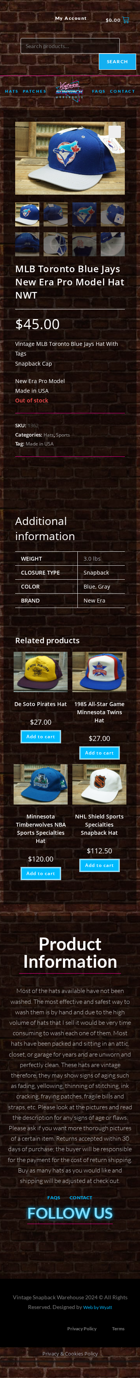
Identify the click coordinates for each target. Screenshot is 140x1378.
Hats (12, 91)
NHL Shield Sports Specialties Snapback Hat (99, 824)
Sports (63, 435)
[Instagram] (26, 20)
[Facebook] (12, 20)
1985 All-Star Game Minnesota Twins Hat (99, 712)
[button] (114, 132)
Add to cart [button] (40, 736)
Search (117, 61)
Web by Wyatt (97, 1307)
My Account (71, 18)
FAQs (99, 91)
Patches (35, 91)
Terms (118, 1328)
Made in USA (40, 443)
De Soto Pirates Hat (40, 704)
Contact (123, 91)
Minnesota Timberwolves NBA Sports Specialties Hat (41, 828)
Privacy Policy (81, 1328)
